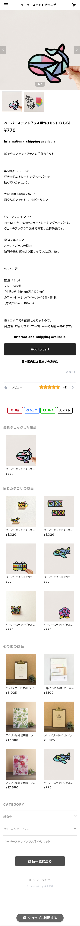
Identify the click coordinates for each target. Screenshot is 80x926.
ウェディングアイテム (16, 829)
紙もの (7, 816)
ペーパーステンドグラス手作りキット (26, 841)
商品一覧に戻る (40, 861)
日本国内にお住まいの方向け (40, 361)
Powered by (35, 886)
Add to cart (40, 349)
